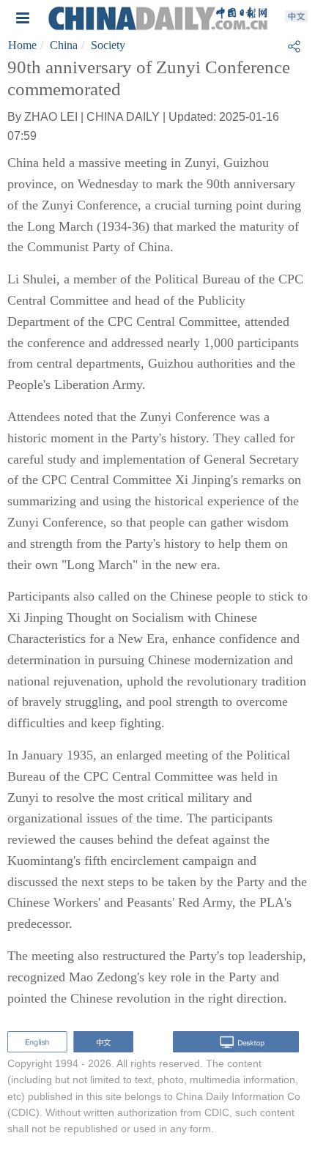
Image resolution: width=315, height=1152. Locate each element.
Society (108, 45)
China (64, 45)
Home (22, 45)
